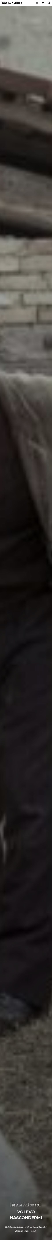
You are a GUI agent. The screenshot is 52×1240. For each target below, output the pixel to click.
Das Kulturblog (12, 3)
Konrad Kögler (39, 1227)
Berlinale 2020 (19, 1205)
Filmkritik (35, 1205)
